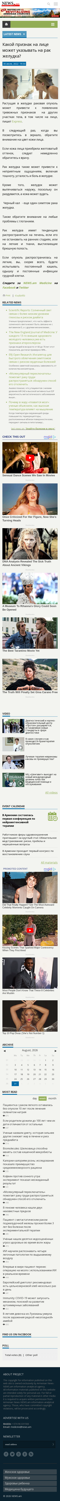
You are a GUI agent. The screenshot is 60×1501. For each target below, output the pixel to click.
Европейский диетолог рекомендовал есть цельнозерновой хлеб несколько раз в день (29, 1286)
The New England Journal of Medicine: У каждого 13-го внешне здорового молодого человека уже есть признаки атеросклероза (33, 337)
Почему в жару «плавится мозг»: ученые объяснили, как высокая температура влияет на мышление (31, 405)
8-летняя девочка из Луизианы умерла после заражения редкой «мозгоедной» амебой (28, 1317)
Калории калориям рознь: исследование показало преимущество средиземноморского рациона (28, 1164)
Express (17, 121)
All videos (51, 792)
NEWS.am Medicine (37, 283)
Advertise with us (15, 1418)
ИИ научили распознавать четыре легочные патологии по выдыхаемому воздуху (27, 1254)
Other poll (31, 1355)
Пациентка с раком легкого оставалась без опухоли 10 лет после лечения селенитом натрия (28, 1108)
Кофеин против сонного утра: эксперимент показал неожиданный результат (26, 1179)
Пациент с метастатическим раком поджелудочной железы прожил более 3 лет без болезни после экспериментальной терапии (28, 1225)
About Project (13, 1374)
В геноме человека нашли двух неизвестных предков (22, 1209)
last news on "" (33, 428)
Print (8, 295)
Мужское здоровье (17, 1478)
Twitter (24, 287)
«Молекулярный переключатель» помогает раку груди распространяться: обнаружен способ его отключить (32, 379)
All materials (49, 862)
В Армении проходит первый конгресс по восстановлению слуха (28, 852)
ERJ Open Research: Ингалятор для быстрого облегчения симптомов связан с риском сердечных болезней (32, 358)
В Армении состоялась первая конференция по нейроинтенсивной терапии (18, 820)
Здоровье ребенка (17, 1483)
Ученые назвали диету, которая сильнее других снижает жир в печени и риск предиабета (28, 1136)
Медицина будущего (19, 1489)
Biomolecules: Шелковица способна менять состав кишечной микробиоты (27, 1150)
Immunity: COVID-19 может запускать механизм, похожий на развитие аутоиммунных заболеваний (26, 1301)
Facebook (9, 287)
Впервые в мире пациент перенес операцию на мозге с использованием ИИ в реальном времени (29, 1270)
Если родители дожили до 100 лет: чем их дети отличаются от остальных (29, 1122)
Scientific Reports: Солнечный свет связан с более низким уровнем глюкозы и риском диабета (30, 313)
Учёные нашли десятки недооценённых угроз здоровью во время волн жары (28, 1240)
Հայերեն (20, 295)
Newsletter (11, 1436)
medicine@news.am (21, 1426)
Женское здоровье (17, 1472)
